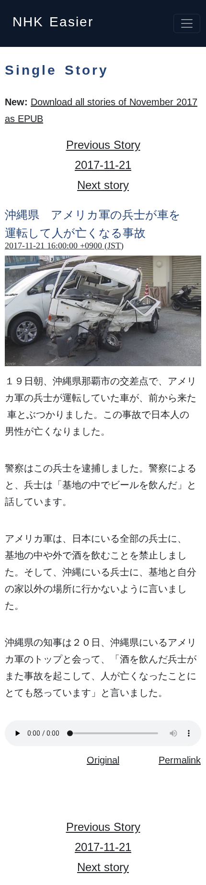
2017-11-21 (103, 164)
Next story (103, 185)
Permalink (180, 760)
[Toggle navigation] (186, 23)
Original (103, 760)
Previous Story (103, 144)
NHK (52, 19)
